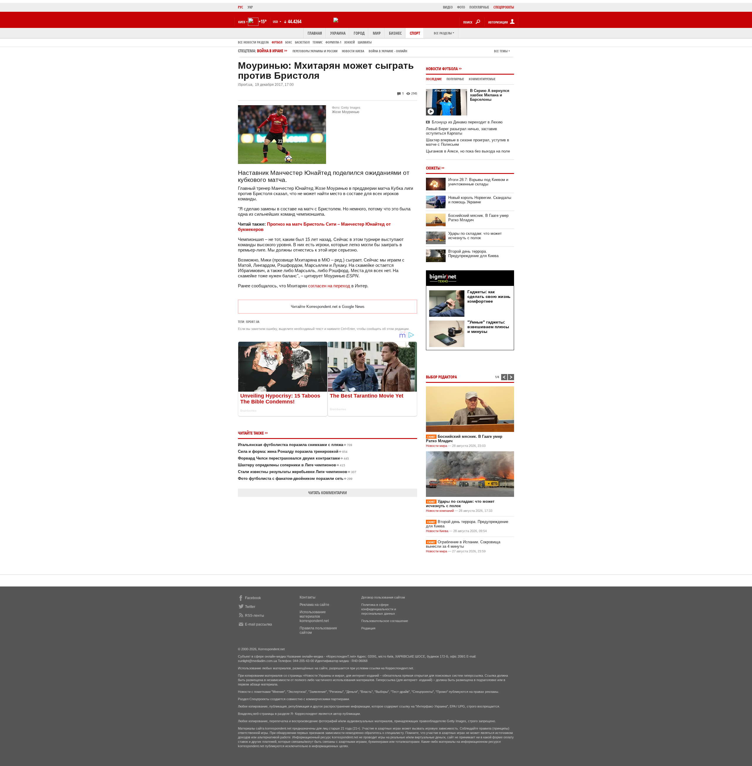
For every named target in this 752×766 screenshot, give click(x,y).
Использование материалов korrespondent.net (314, 616)
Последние (434, 79)
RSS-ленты (254, 616)
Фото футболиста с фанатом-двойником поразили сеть (295, 478)
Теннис (318, 42)
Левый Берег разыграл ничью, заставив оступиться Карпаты (461, 131)
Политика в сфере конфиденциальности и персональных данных (378, 609)
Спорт (415, 33)
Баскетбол (302, 42)
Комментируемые (482, 79)
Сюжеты (433, 168)
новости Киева (353, 51)
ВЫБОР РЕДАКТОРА (441, 377)
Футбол (277, 42)
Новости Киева (437, 531)
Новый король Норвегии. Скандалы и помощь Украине (479, 199)
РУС (240, 7)
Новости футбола (442, 68)
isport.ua (252, 321)
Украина (337, 33)
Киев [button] (241, 22)
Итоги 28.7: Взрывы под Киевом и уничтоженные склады (478, 181)
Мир (377, 33)
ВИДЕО (448, 7)
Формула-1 (333, 42)
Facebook (253, 598)
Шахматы (365, 42)
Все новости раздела (253, 42)
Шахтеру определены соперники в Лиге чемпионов (291, 465)
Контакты (307, 597)
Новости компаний (440, 510)
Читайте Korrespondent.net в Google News (328, 306)
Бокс (288, 42)
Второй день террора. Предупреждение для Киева (473, 253)
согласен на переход (329, 285)
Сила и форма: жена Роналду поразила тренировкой (293, 451)
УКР (250, 7)
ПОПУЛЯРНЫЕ (479, 7)
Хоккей (349, 42)
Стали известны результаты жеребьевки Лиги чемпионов (297, 472)
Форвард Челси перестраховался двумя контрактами (293, 458)
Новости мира (436, 445)
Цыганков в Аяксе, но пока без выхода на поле (468, 151)
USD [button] (276, 21)
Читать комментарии (327, 492)
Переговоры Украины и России (315, 51)
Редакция (368, 628)
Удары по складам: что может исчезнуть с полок (475, 235)
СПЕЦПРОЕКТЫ (504, 7)
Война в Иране (332, 50)
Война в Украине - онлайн (388, 51)
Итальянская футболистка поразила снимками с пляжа (295, 444)
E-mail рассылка (258, 624)
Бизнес (395, 33)
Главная (315, 33)
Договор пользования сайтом (383, 597)
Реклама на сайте (314, 605)
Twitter (250, 607)
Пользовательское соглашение (384, 621)
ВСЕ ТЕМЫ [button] (501, 51)
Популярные (455, 79)
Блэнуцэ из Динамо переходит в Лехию (467, 122)
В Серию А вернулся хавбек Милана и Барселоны (489, 95)
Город (359, 33)
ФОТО (461, 7)
